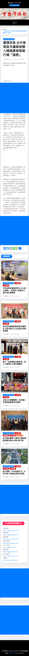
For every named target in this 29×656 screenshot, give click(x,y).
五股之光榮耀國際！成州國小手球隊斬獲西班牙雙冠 (14, 401)
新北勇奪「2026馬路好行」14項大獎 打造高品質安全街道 (14, 472)
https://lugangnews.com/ (10, 552)
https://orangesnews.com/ (10, 560)
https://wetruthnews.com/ (10, 543)
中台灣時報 (6, 59)
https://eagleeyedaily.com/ (10, 535)
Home (4, 29)
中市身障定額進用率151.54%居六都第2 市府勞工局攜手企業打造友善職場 (14, 290)
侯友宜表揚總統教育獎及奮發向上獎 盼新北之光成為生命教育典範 (14, 328)
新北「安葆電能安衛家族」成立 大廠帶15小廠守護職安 (14, 363)
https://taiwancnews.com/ (10, 556)
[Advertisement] (14, 98)
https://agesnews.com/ (9, 547)
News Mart (12, 653)
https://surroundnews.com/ (11, 539)
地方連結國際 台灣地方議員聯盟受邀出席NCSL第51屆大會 (14, 439)
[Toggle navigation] (14, 22)
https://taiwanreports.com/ (11, 530)
